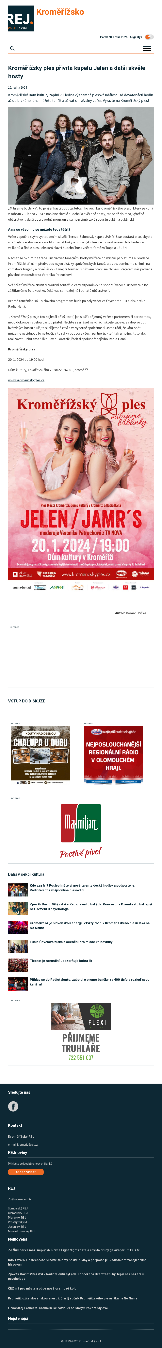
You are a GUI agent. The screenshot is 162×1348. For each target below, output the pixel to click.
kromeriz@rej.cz (27, 1144)
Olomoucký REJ (18, 1213)
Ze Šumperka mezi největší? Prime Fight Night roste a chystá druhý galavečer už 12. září (74, 1250)
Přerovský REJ (17, 1217)
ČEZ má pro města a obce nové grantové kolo (42, 1288)
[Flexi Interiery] (81, 1033)
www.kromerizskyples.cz (26, 380)
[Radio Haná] (113, 755)
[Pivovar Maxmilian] (81, 830)
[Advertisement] (81, 657)
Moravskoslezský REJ (21, 1231)
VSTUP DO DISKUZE (26, 701)
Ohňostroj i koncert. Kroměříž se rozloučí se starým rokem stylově (58, 1308)
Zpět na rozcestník (19, 1199)
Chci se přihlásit (26, 1172)
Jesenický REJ (17, 1226)
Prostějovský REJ (18, 1222)
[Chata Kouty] (40, 755)
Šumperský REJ (18, 1208)
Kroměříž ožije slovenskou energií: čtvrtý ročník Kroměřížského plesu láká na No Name (73, 1298)
